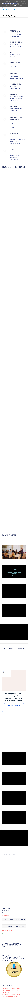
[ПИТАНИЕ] (5, 75)
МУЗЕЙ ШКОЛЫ (15, 84)
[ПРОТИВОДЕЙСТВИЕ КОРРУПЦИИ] (5, 119)
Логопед (13, 106)
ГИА (11, 52)
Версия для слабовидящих (10, 3)
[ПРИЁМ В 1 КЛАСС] (5, 43)
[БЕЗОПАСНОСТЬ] (5, 135)
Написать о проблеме (14, 705)
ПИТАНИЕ (13, 74)
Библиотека (15, 62)
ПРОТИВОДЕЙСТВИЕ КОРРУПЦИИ (17, 118)
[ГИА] (5, 53)
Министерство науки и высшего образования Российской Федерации (12, 990)
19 (23, 900)
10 (17, 23)
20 (24, 900)
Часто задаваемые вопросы (19, 1)
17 (20, 900)
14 (17, 900)
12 (20, 23)
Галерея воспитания (15, 31)
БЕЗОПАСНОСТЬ (16, 133)
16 (19, 900)
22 (27, 900)
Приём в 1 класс (7, 1)
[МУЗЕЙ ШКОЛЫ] (5, 85)
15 (18, 900)
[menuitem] (7, 1)
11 (19, 23)
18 (22, 900)
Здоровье (14, 149)
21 (25, 900)
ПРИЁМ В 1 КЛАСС (16, 42)
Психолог (14, 94)
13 (21, 23)
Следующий (26, 21)
